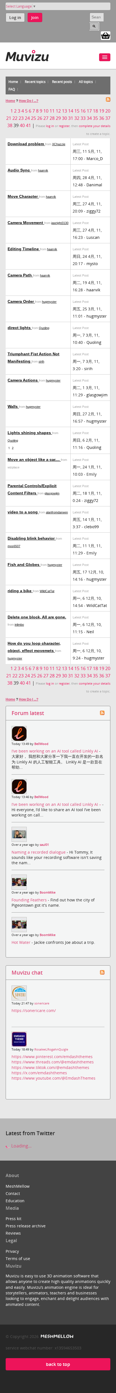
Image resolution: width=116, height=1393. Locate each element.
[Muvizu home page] (27, 55)
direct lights (20, 327)
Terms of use (18, 1258)
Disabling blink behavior (32, 538)
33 (83, 118)
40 (22, 125)
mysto (92, 263)
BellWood (41, 744)
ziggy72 (93, 211)
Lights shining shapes (30, 432)
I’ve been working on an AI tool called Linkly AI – (57, 804)
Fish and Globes (24, 564)
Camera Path (20, 275)
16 (83, 111)
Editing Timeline (24, 249)
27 (45, 118)
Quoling (44, 328)
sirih (41, 361)
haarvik (43, 170)
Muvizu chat (27, 972)
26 (39, 118)
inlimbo (19, 624)
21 (8, 118)
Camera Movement (26, 222)
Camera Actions (23, 380)
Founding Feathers (30, 900)
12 (58, 111)
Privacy (12, 1251)
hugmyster (49, 301)
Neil (90, 631)
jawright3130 (59, 223)
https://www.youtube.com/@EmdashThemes (53, 1078)
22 (14, 118)
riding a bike (20, 591)
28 (52, 118)
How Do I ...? (28, 101)
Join (35, 17)
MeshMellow (18, 1186)
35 (95, 118)
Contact (13, 1193)
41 (28, 125)
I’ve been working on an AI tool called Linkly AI (55, 751)
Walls (13, 406)
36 (101, 118)
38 (9, 125)
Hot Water (22, 942)
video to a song (23, 512)
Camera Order (21, 301)
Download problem (26, 144)
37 (107, 118)
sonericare (41, 1003)
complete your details (94, 126)
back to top (58, 1364)
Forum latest (28, 712)
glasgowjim (97, 394)
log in (50, 126)
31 (70, 118)
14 (70, 111)
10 (45, 111)
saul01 (44, 845)
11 (52, 111)
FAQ (11, 89)
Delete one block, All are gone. (37, 617)
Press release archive (26, 1225)
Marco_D (94, 158)
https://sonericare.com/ (34, 1010)
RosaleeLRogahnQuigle (51, 1049)
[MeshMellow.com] (56, 1336)
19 (101, 111)
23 (21, 118)
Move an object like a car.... (34, 459)
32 (76, 118)
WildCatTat (47, 591)
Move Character (23, 196)
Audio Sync (19, 170)
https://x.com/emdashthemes (39, 1072)
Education (15, 1200)
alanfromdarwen (57, 512)
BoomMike (47, 892)
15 (76, 111)
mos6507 (14, 546)
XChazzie (58, 144)
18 (95, 111)
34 (89, 118)
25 (33, 118)
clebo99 (91, 526)
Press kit (13, 1218)
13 (64, 111)
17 (89, 111)
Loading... (21, 1146)
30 (64, 118)
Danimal (94, 184)
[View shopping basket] (105, 35)
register (64, 126)
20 (107, 111)
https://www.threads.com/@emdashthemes (53, 1062)
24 (27, 118)
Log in (15, 17)
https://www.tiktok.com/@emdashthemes (50, 1067)
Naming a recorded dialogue (39, 852)
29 (58, 118)
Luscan (93, 237)
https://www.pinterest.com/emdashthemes (52, 1056)
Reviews (13, 1233)
